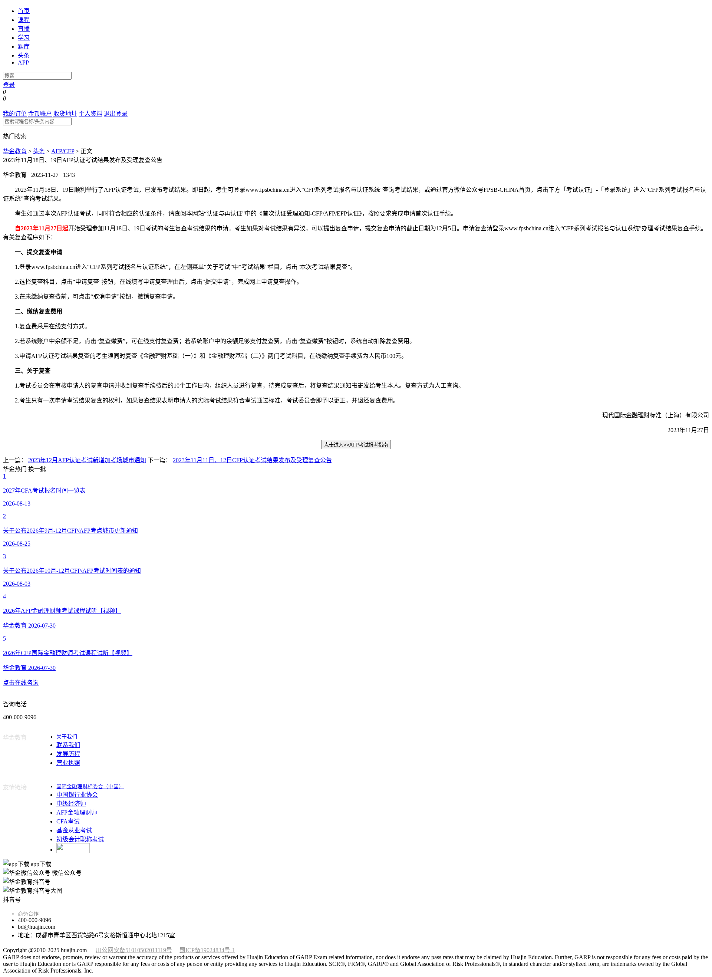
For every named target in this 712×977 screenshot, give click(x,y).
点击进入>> (356, 445)
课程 (24, 20)
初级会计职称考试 (80, 839)
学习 (24, 37)
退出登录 (116, 114)
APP (23, 62)
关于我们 (66, 737)
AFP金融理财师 (76, 812)
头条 (24, 55)
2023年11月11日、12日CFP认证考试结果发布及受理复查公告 (252, 460)
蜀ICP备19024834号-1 (207, 950)
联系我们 (68, 745)
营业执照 (68, 763)
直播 (24, 29)
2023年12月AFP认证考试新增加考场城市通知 (87, 460)
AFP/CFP (62, 151)
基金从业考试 (74, 830)
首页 (24, 11)
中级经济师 (71, 803)
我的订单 (15, 114)
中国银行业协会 (77, 795)
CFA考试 (68, 821)
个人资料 (90, 114)
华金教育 (15, 151)
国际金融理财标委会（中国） (90, 786)
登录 (9, 85)
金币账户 (40, 114)
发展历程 (68, 754)
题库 (24, 46)
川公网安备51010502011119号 (134, 950)
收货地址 (65, 114)
